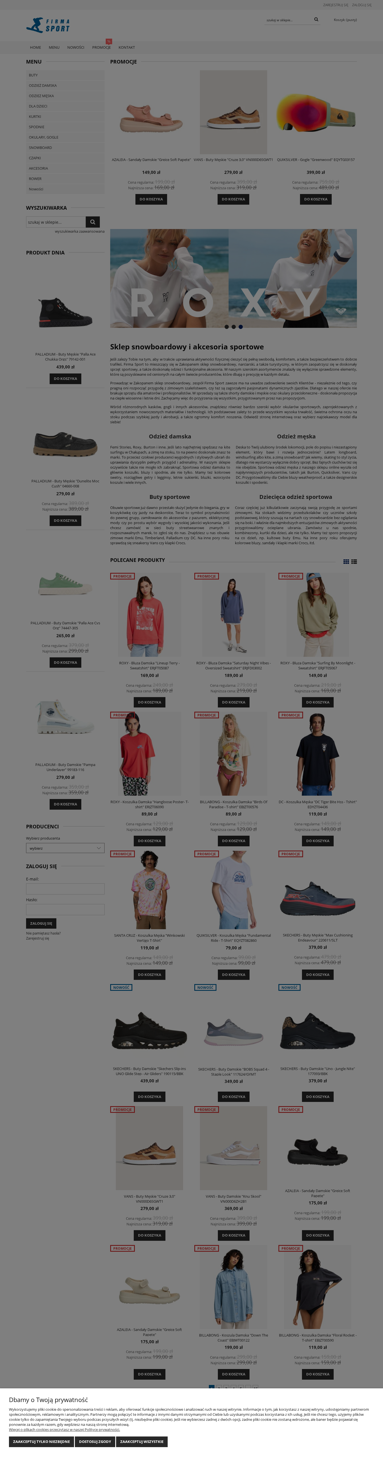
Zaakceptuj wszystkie (141, 1441)
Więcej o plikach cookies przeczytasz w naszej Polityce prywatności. (64, 1429)
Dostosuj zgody (95, 1441)
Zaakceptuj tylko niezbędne (41, 1441)
